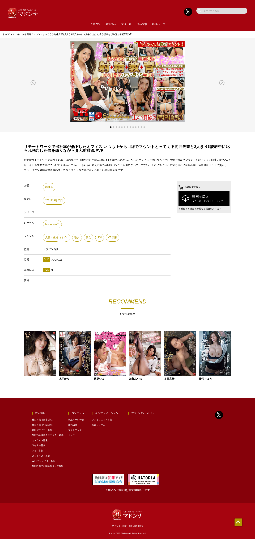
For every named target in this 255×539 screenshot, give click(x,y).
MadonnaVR (52, 224)
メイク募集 (37, 450)
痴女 (88, 237)
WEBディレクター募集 (43, 461)
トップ (6, 34)
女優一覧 (126, 24)
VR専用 (112, 237)
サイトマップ (75, 430)
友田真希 (169, 379)
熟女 (77, 237)
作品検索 (142, 24)
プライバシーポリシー (144, 413)
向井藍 (49, 187)
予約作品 (95, 24)
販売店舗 (72, 424)
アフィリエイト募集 (102, 419)
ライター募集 (38, 445)
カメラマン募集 (40, 440)
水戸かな (64, 379)
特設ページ (158, 24)
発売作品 (110, 24)
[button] (33, 82)
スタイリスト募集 (41, 456)
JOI (99, 237)
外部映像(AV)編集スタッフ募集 (47, 466)
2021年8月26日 (54, 200)
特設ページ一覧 (76, 419)
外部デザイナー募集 (42, 430)
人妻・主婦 (51, 237)
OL (66, 237)
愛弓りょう (205, 379)
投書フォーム (98, 424)
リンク (71, 435)
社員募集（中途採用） (43, 424)
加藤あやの (135, 379)
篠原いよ (99, 379)
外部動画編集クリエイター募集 (47, 435)
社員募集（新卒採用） (43, 419)
